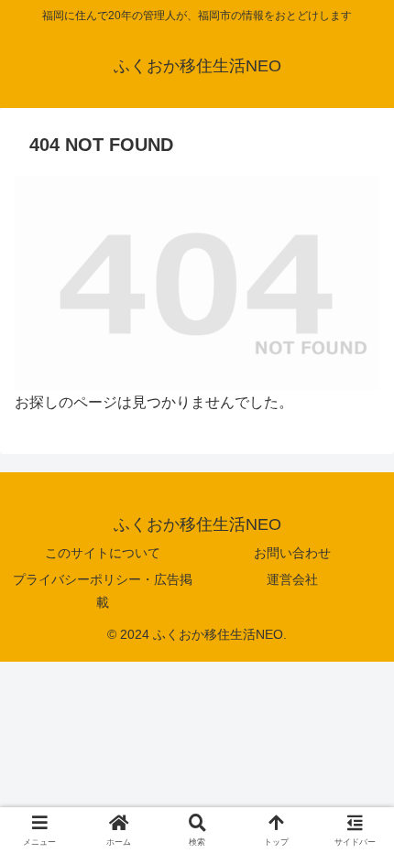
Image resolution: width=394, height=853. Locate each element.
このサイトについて (102, 552)
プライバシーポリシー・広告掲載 (102, 591)
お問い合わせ (292, 552)
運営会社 (292, 579)
